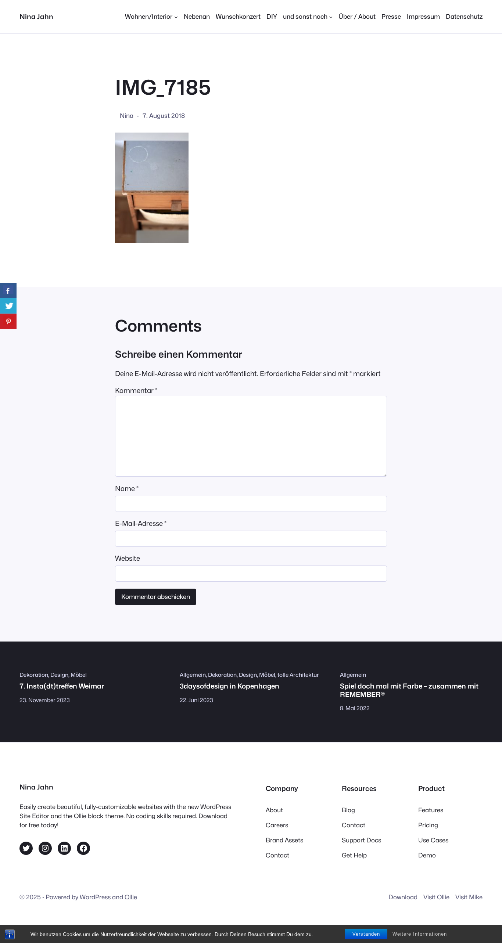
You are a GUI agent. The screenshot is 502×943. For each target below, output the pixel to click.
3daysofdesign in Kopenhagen (229, 686)
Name (127, 488)
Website (127, 558)
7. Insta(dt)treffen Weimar (61, 686)
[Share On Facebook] (8, 290)
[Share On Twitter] (8, 306)
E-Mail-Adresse (140, 523)
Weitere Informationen (419, 934)
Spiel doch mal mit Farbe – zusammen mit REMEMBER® (409, 690)
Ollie (131, 897)
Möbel (79, 674)
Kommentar (136, 390)
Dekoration (33, 674)
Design (59, 674)
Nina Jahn (36, 16)
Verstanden (366, 934)
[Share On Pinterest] (8, 321)
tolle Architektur (298, 674)
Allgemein (193, 674)
